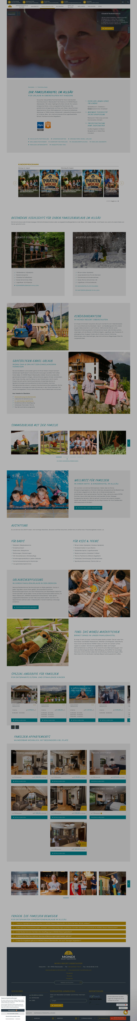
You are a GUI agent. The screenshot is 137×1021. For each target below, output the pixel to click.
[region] (13, 1004)
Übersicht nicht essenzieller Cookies (13, 1016)
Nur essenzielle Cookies (12, 1013)
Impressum (17, 1018)
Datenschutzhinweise (10, 1018)
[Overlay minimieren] (24, 998)
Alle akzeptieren (11, 1010)
